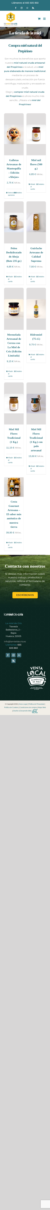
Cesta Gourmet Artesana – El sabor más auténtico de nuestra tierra (13, 514)
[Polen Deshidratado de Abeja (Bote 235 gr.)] (14, 222)
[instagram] (13, 655)
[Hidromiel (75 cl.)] (36, 309)
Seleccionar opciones (11, 194)
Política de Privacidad (36, 704)
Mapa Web (42, 707)
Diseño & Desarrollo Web (22, 711)
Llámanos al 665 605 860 (25, 2)
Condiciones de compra (28, 707)
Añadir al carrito (32, 186)
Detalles (19, 193)
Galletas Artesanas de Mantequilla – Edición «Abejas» (13, 168)
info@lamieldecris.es (15, 641)
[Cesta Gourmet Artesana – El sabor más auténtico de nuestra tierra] (14, 487)
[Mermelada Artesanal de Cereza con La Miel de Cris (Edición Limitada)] (14, 309)
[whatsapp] (19, 655)
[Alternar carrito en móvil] (39, 18)
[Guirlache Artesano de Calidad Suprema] (36, 222)
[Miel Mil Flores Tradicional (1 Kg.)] (14, 403)
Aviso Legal (23, 704)
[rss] (13, 661)
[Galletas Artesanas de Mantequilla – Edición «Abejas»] (14, 134)
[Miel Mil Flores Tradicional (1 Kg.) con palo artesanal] (36, 403)
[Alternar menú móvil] (44, 18)
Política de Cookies (11, 707)
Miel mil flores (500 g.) (36, 164)
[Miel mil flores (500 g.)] (36, 134)
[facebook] (8, 655)
